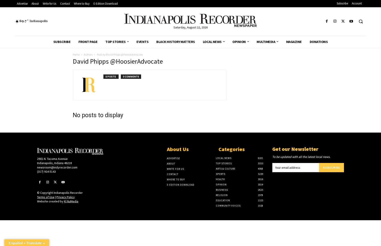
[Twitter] (343, 21)
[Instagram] (335, 21)
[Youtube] (351, 21)
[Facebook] (327, 21)
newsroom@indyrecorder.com (57, 167)
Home (76, 54)
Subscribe (331, 168)
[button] (360, 21)
